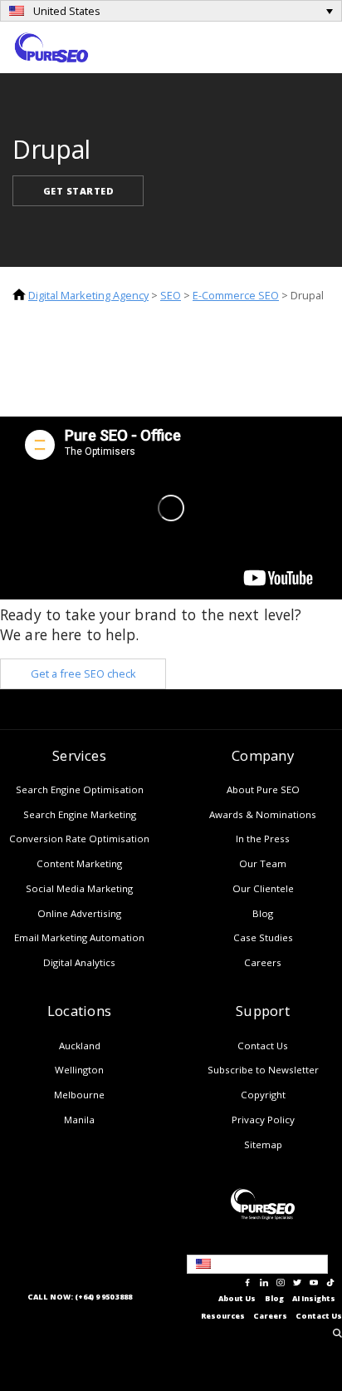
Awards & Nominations (262, 814)
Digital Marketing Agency (88, 295)
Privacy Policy (263, 1119)
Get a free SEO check (83, 673)
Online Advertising (79, 913)
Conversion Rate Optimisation (79, 838)
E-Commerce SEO (236, 295)
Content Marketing (79, 863)
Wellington (79, 1069)
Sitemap (263, 1144)
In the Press (263, 838)
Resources (223, 1316)
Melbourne (79, 1094)
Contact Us (262, 1045)
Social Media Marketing (79, 888)
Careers (262, 962)
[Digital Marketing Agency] (51, 45)
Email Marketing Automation (79, 937)
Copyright (263, 1094)
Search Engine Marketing (79, 814)
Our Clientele (263, 888)
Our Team (262, 863)
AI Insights (313, 1299)
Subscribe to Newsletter (263, 1069)
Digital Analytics (79, 962)
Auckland (79, 1045)
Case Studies (263, 937)
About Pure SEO (263, 789)
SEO (170, 295)
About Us (237, 1299)
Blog (262, 913)
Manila (79, 1119)
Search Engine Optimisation (80, 789)
